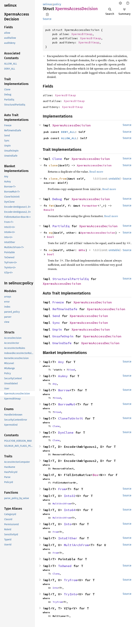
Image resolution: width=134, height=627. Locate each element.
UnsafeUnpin (62, 336)
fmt (51, 205)
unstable (114, 178)
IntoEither (67, 538)
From (62, 489)
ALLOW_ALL (69, 138)
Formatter (90, 205)
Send (56, 316)
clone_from (57, 178)
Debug (57, 199)
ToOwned (65, 566)
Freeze (58, 302)
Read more (96, 171)
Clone (57, 159)
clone (53, 165)
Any (61, 362)
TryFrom (70, 580)
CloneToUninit (70, 418)
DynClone (65, 432)
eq (50, 232)
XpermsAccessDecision (71, 125)
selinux (47, 4)
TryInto (70, 594)
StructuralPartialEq (70, 279)
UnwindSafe (62, 343)
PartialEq (61, 226)
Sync (56, 323)
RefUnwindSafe (64, 309)
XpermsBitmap (81, 34)
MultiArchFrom (62, 503)
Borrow (64, 390)
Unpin (57, 329)
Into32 (69, 496)
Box (95, 475)
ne (50, 250)
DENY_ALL (68, 132)
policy (57, 4)
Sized (71, 369)
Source (47, 19)
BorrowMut (66, 404)
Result (49, 209)
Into (68, 524)
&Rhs (82, 250)
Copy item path (47, 14)
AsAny (63, 376)
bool (50, 237)
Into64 (69, 510)
